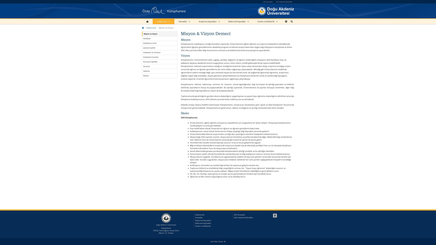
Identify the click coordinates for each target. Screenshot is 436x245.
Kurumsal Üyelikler (150, 62)
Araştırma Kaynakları (208, 21)
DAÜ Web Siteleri (217, 241)
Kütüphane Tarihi (150, 43)
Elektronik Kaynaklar (237, 21)
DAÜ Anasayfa (268, 2)
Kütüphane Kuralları (151, 57)
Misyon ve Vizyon (150, 34)
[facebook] (275, 216)
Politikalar (147, 38)
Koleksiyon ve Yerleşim (151, 52)
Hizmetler (183, 21)
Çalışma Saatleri (149, 48)
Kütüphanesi (176, 11)
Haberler (146, 71)
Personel (146, 66)
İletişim (146, 76)
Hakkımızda (162, 21)
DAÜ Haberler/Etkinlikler (284, 2)
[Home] (143, 28)
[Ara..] (291, 21)
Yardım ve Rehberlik (265, 21)
